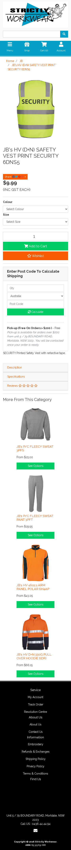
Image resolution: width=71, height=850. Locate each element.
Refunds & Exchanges (36, 751)
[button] (35, 255)
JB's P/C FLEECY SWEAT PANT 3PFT (35, 518)
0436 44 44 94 (41, 823)
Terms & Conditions (35, 773)
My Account (35, 697)
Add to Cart (37, 246)
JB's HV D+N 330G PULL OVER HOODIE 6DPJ (34, 656)
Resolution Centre (35, 711)
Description (14, 367)
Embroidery (35, 744)
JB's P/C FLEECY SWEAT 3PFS (35, 448)
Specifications (16, 376)
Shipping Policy (36, 759)
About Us (35, 724)
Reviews (13, 385)
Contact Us (36, 731)
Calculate (37, 311)
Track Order (35, 704)
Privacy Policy (35, 766)
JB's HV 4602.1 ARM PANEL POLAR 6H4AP (33, 587)
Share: (8, 176)
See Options (35, 465)
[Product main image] (35, 109)
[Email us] (35, 830)
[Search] (64, 34)
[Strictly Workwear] (35, 13)
